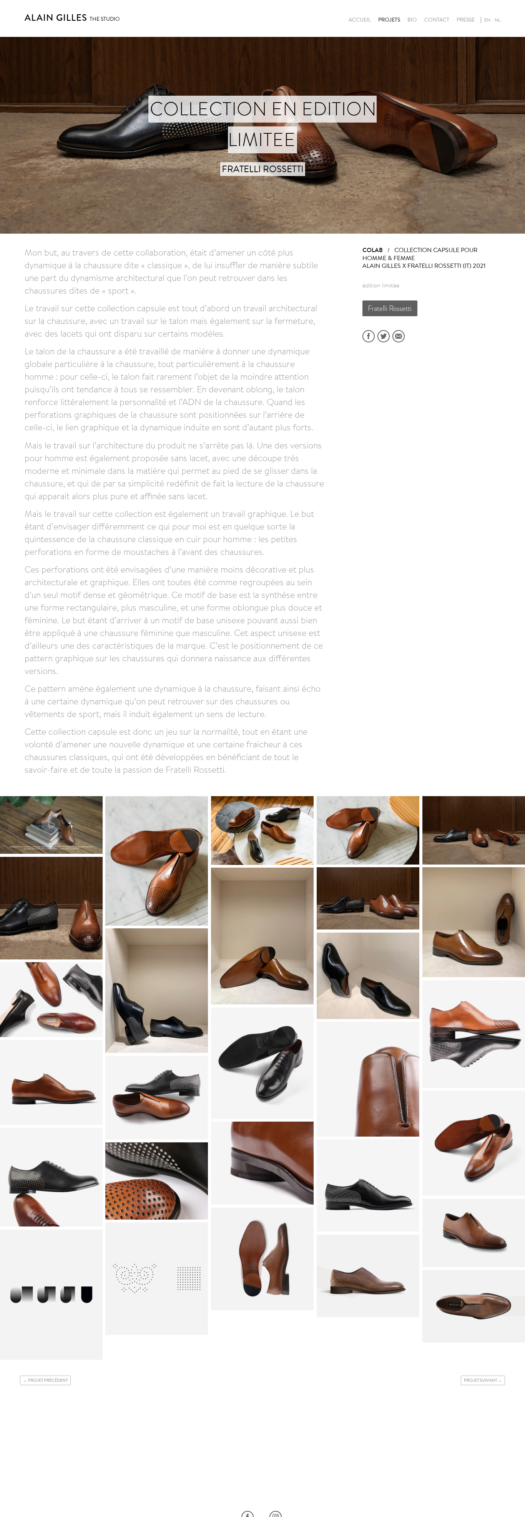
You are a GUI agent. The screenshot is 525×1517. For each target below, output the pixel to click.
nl (497, 20)
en (487, 20)
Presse (466, 20)
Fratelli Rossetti (390, 308)
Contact (436, 20)
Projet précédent (48, 1380)
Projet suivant (480, 1380)
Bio (412, 20)
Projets (389, 20)
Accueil (360, 20)
